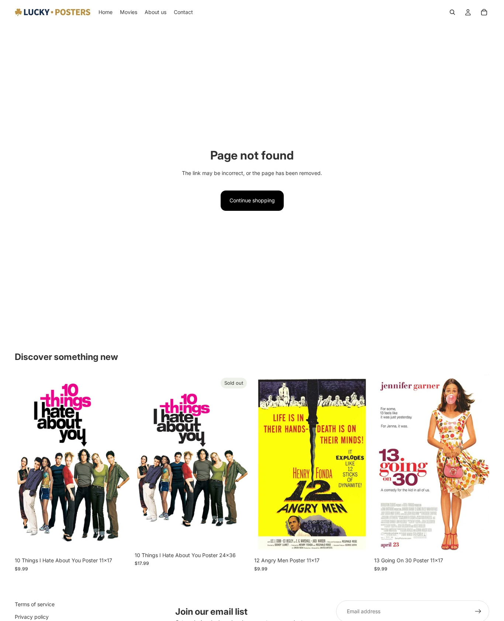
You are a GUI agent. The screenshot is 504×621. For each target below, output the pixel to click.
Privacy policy (32, 617)
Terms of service (35, 604)
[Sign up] (478, 611)
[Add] (118, 542)
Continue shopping (252, 200)
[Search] (452, 12)
